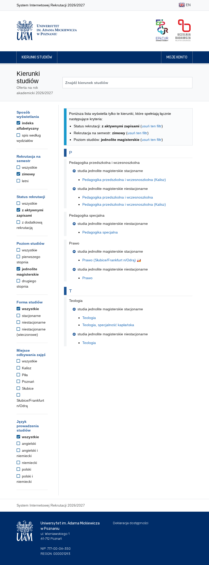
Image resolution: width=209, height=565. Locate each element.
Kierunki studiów (37, 57)
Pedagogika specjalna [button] (86, 215)
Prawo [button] (74, 243)
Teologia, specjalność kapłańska (108, 325)
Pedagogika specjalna (100, 232)
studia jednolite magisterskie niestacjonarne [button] (112, 189)
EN (188, 5)
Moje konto (176, 57)
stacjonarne (31, 316)
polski (26, 469)
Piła (24, 375)
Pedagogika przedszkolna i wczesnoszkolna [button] (104, 163)
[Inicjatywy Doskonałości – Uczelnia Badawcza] (183, 30)
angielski (28, 443)
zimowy (28, 174)
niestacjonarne (33, 322)
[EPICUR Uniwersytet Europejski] (162, 30)
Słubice (27, 388)
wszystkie (29, 167)
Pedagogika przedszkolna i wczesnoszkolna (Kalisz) (124, 180)
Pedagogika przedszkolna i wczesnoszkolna (117, 197)
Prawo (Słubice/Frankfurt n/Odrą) (109, 260)
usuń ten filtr (152, 126)
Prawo (87, 278)
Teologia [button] (76, 301)
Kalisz (26, 368)
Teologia (89, 318)
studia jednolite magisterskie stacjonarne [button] (110, 171)
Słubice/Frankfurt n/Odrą (30, 403)
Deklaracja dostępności (130, 523)
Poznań (27, 381)
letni (25, 181)
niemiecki (29, 463)
